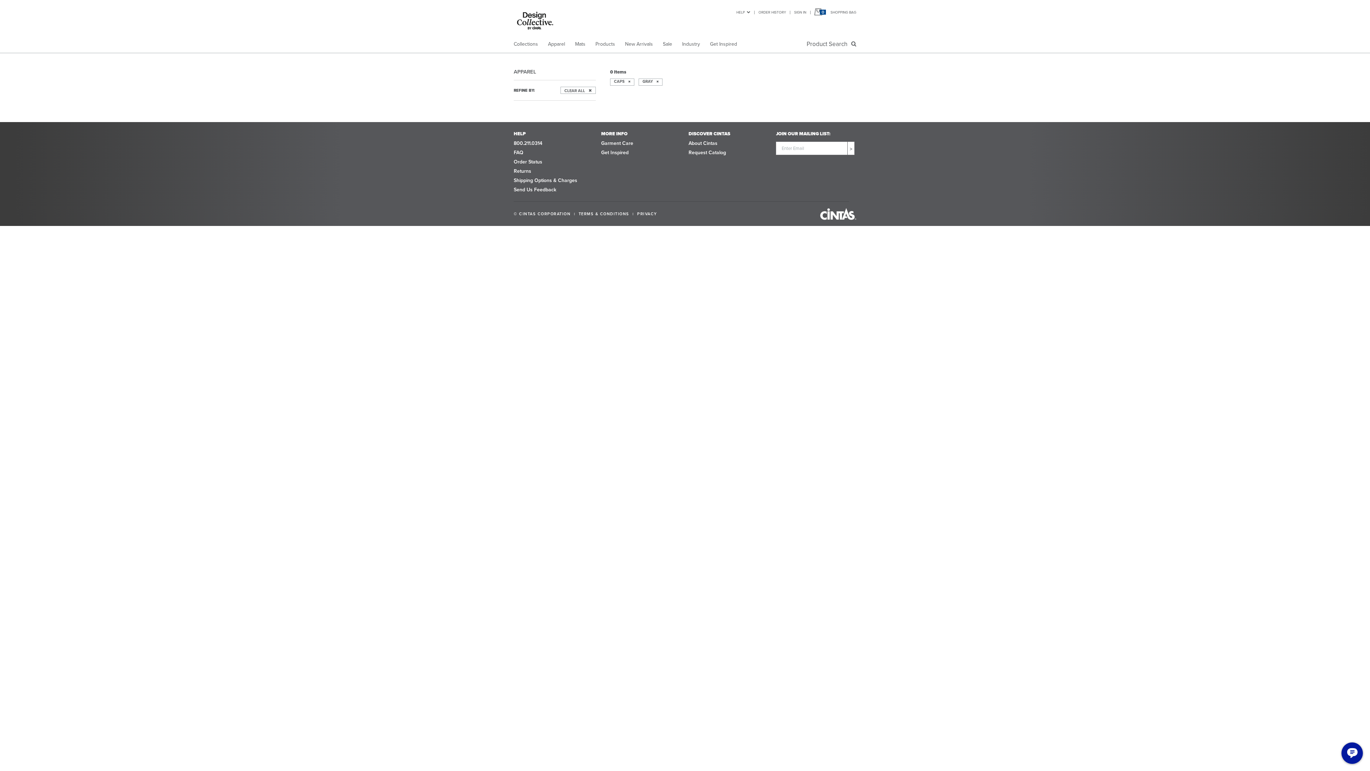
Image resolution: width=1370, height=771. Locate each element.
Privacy (647, 214)
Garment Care (617, 143)
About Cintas (703, 143)
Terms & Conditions (604, 214)
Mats (580, 44)
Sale (667, 44)
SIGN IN (800, 12)
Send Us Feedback (535, 189)
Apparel (556, 44)
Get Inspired (723, 44)
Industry (691, 44)
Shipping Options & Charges (545, 180)
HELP (740, 12)
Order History (772, 12)
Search (828, 44)
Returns (522, 171)
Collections (526, 44)
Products (605, 44)
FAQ (518, 152)
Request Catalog (707, 152)
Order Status (528, 162)
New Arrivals (639, 44)
